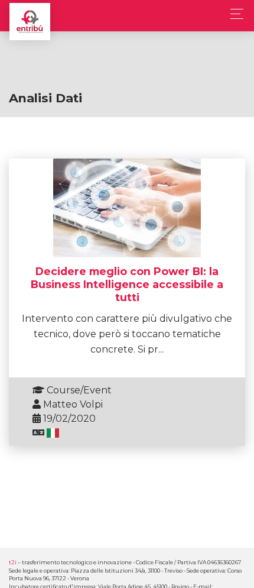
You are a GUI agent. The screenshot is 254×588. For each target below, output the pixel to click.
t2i (13, 562)
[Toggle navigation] (234, 14)
